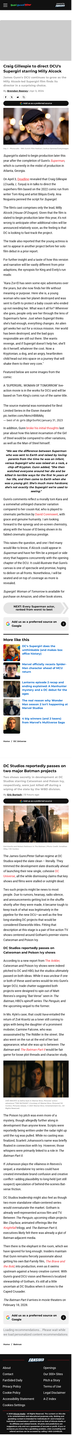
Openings (49, 1368)
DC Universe (19, 741)
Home (6, 741)
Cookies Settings (14, 1405)
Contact (8, 1374)
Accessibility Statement (18, 1399)
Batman (17, 1344)
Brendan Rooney (17, 90)
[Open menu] (5, 5)
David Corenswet (46, 514)
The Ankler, (52, 960)
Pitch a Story (51, 1380)
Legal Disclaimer (54, 1392)
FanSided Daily (12, 1380)
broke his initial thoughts (42, 428)
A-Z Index (49, 1399)
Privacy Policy (12, 1386)
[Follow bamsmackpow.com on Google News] (63, 623)
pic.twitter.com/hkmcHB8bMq (23, 415)
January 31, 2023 (52, 420)
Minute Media (19, 1414)
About (7, 1368)
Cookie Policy (11, 1392)
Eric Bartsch (14, 794)
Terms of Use (52, 1386)
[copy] (23, 97)
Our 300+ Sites (53, 1374)
